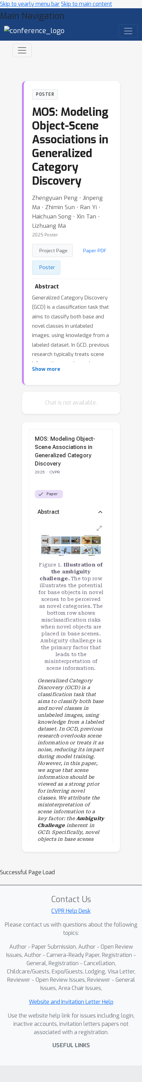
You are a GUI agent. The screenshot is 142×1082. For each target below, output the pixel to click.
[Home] (34, 30)
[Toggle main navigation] (128, 31)
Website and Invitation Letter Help (71, 1002)
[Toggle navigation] (22, 50)
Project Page (53, 250)
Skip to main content (86, 4)
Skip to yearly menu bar (30, 4)
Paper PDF (94, 250)
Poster (47, 267)
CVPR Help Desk (71, 911)
